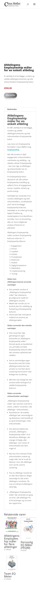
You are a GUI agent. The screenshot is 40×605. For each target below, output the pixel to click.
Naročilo (10, 98)
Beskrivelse (12, 112)
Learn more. (30, 597)
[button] (5, 16)
